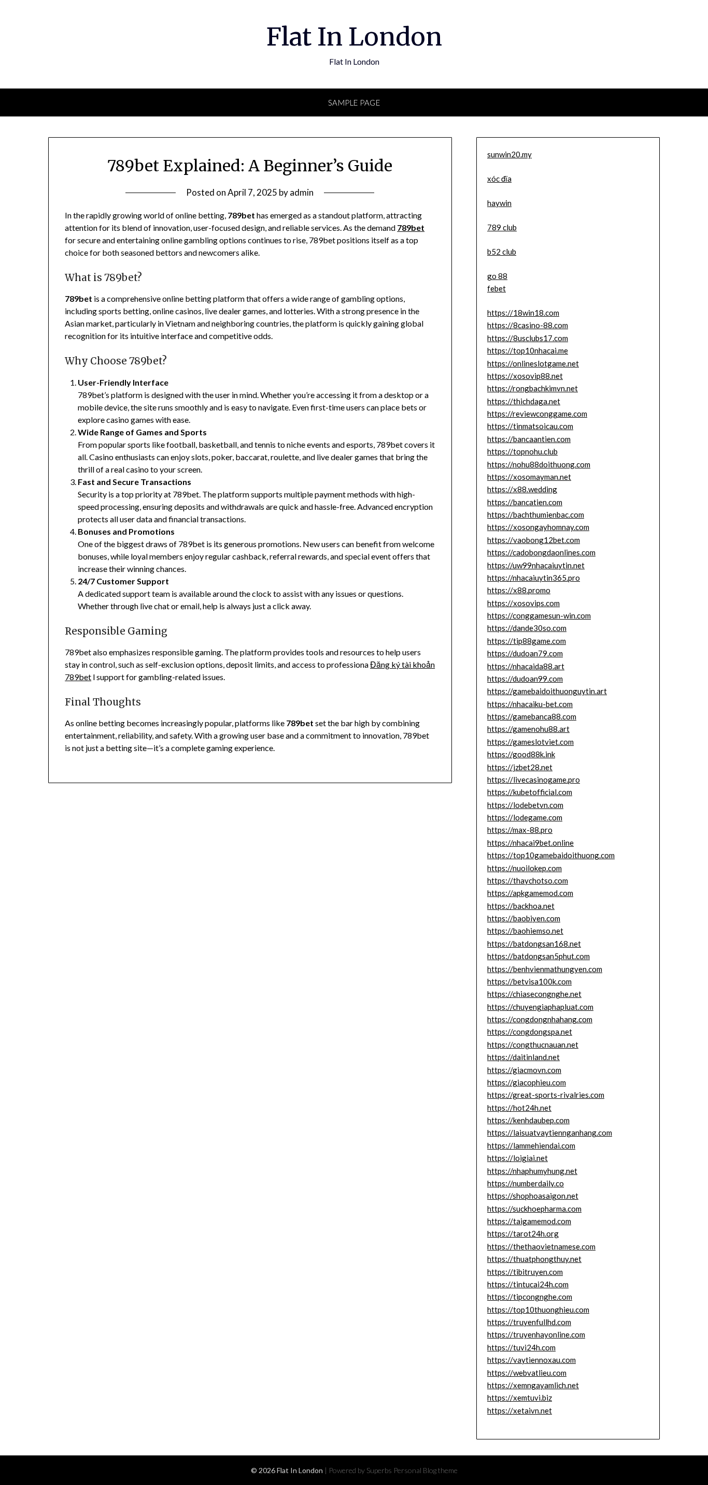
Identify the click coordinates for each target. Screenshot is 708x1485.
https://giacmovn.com (524, 1070)
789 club (502, 227)
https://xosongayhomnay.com (538, 527)
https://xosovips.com (523, 603)
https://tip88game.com (526, 640)
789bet (410, 227)
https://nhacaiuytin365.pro (533, 577)
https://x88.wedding (522, 489)
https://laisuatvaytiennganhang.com (549, 1132)
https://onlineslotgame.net (533, 363)
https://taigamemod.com (529, 1221)
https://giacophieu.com (526, 1082)
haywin (499, 203)
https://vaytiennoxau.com (531, 1359)
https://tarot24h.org (523, 1233)
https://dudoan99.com (525, 678)
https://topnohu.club (522, 451)
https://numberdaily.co (525, 1183)
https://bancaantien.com (529, 439)
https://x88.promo (518, 590)
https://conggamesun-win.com (539, 615)
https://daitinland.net (523, 1057)
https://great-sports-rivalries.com (545, 1094)
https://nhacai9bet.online (530, 842)
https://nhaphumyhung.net (532, 1170)
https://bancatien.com (524, 502)
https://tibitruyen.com (525, 1271)
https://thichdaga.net (523, 401)
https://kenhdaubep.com (528, 1120)
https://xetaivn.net (519, 1410)
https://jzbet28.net (520, 767)
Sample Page (354, 102)
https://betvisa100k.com (529, 981)
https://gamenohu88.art (528, 728)
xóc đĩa (499, 178)
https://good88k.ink (521, 754)
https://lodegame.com (524, 817)
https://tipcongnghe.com (529, 1296)
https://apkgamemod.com (530, 893)
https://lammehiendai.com (531, 1145)
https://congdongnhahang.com (539, 1019)
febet (496, 288)
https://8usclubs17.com (527, 338)
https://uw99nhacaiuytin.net (536, 565)
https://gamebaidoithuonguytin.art (547, 691)
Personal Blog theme (425, 1470)
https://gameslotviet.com (530, 741)
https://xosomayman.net (529, 476)
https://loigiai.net (517, 1158)
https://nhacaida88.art (525, 666)
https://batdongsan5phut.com (538, 956)
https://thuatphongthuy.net (534, 1258)
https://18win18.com (523, 312)
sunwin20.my (509, 154)
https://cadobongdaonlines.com (541, 552)
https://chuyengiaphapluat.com (540, 1006)
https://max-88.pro (520, 829)
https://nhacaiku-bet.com (530, 704)
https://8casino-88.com (527, 325)
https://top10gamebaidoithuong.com (551, 855)
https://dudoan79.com (525, 653)
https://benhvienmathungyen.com (544, 969)
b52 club (501, 251)
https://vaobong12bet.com (533, 540)
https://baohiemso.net (525, 930)
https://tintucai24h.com (528, 1284)
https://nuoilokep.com (524, 868)
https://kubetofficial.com (529, 792)
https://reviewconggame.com (537, 413)
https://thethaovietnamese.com (541, 1246)
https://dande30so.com (527, 628)
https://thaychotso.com (527, 880)
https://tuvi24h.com (521, 1347)
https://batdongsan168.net (534, 943)
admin (302, 192)
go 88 (497, 276)
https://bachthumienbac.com (535, 514)
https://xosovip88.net (525, 375)
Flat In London (354, 36)
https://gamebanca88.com (531, 716)
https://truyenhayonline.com (536, 1334)
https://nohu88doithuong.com (538, 464)
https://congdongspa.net (529, 1031)
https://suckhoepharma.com (534, 1208)
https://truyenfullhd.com (529, 1322)
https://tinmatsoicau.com (530, 426)
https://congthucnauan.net (532, 1044)
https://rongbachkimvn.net (532, 388)
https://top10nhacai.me (527, 350)
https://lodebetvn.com (525, 805)
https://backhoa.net (521, 905)
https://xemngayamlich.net (533, 1385)
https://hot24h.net (519, 1107)
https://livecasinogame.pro (533, 779)
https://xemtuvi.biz (519, 1397)
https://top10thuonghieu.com (538, 1309)
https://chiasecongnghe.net (534, 993)
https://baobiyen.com (523, 918)
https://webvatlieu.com (527, 1372)
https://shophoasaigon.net (532, 1195)
